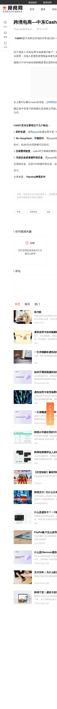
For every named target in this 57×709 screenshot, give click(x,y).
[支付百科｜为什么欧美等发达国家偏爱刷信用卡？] (23, 577)
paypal (36, 132)
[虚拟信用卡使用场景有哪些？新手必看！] (23, 397)
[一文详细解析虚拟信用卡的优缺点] (23, 357)
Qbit (36, 343)
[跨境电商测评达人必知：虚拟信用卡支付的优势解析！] (23, 457)
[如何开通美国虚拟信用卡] (23, 377)
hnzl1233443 (39, 543)
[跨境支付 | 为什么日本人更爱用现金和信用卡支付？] (23, 497)
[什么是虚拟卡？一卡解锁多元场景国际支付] (23, 517)
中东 (19, 211)
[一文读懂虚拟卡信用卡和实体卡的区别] (23, 417)
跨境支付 (33, 211)
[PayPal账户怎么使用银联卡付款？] (23, 537)
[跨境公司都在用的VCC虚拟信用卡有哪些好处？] (23, 437)
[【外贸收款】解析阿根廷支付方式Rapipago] (23, 477)
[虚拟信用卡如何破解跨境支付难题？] (23, 337)
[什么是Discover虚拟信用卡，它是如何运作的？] (23, 557)
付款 (48, 211)
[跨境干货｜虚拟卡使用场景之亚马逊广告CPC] (23, 597)
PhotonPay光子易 (41, 383)
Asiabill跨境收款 (41, 503)
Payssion (38, 483)
